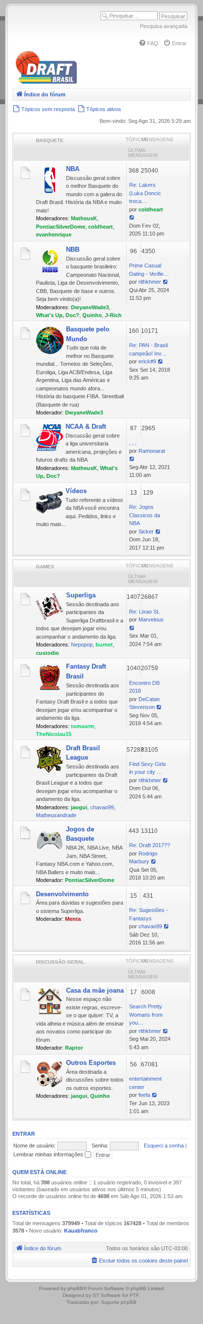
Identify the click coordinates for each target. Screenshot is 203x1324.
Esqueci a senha (164, 1145)
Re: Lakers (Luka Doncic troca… (145, 193)
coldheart (100, 227)
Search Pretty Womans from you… (146, 1014)
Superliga (81, 595)
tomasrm (82, 726)
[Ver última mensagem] (132, 217)
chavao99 (102, 807)
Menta (73, 919)
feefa (144, 1095)
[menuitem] (148, 43)
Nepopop (82, 644)
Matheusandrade (56, 815)
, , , (132, 442)
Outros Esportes (91, 1062)
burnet (104, 644)
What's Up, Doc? (57, 315)
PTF (134, 1295)
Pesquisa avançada (163, 26)
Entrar (23, 1134)
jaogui (79, 807)
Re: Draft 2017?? (149, 845)
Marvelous (151, 619)
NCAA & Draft (86, 426)
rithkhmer (149, 282)
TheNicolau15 (53, 734)
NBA (72, 169)
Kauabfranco (81, 1231)
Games (45, 566)
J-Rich (113, 315)
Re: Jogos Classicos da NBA (144, 515)
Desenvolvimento (62, 894)
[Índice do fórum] (88, 82)
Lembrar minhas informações (49, 1154)
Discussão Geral (60, 962)
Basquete (50, 140)
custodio (47, 653)
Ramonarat (151, 451)
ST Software (107, 1295)
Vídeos (76, 491)
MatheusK (84, 218)
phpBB (75, 1288)
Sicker (146, 531)
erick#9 (147, 361)
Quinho (92, 315)
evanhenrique (53, 234)
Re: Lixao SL (144, 612)
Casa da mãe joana (95, 990)
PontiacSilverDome (60, 227)
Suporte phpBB (118, 1302)
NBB (72, 249)
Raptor (74, 1048)
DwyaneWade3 (90, 307)
